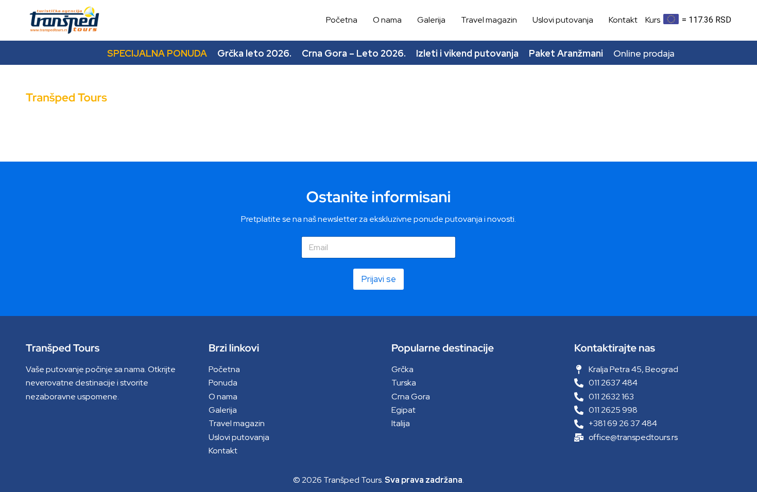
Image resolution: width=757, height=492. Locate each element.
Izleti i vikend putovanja (467, 53)
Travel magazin (489, 19)
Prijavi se (378, 279)
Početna (341, 19)
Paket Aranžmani (566, 53)
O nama (387, 19)
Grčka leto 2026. (254, 53)
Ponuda (223, 382)
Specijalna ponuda (157, 53)
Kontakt (623, 19)
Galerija (431, 19)
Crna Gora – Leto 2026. (354, 53)
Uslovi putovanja (562, 19)
